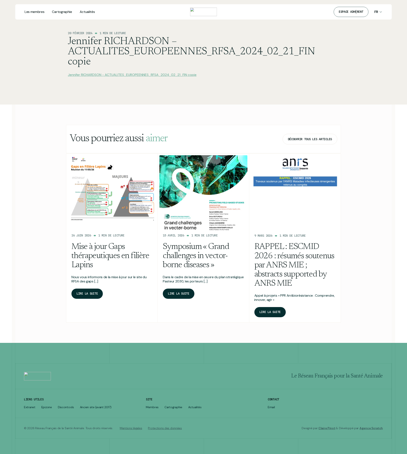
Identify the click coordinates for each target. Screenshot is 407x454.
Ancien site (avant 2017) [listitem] (96, 407)
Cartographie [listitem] (173, 407)
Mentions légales (131, 428)
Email (271, 407)
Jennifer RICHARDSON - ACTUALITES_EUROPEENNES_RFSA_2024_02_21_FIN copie (132, 75)
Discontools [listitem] (66, 407)
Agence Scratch (371, 428)
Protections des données (165, 428)
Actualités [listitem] (195, 407)
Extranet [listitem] (29, 407)
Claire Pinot (326, 428)
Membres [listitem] (152, 407)
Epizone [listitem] (46, 407)
